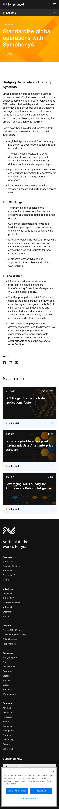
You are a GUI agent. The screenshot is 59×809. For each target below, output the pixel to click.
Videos (6, 685)
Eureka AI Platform (11, 630)
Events (6, 721)
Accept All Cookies (17, 791)
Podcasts (7, 680)
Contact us (8, 749)
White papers (9, 694)
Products (7, 557)
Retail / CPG (8, 561)
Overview (7, 593)
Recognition (8, 730)
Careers (6, 744)
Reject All (41, 791)
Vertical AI (7, 712)
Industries (8, 589)
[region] (29, 787)
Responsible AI (10, 644)
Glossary (7, 676)
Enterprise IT (9, 575)
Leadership (8, 739)
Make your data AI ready (14, 634)
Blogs (5, 662)
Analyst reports (10, 657)
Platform (7, 625)
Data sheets (8, 671)
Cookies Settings (29, 798)
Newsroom (8, 717)
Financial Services (11, 566)
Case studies (9, 666)
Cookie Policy (10, 783)
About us (7, 708)
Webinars (7, 689)
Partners (7, 735)
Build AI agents (10, 639)
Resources (8, 653)
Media (6, 580)
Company (7, 703)
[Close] (53, 771)
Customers (8, 726)
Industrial (7, 570)
